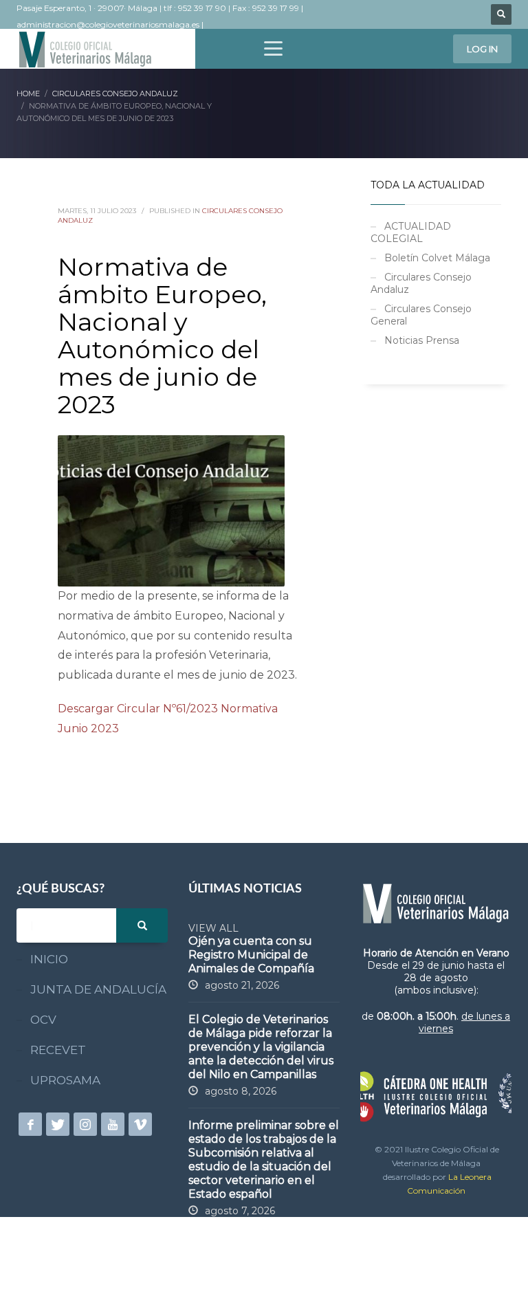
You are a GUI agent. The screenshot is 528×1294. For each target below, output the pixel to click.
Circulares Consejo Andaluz (421, 283)
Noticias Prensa (421, 340)
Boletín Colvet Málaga (437, 258)
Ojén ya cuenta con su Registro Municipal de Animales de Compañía (251, 954)
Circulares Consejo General (421, 315)
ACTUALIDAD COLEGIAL (411, 232)
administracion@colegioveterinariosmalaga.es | (111, 24)
